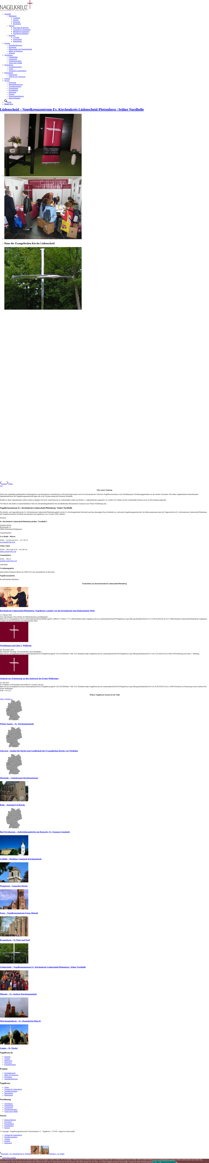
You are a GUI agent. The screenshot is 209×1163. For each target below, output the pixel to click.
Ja (154, 1162)
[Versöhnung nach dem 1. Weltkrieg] (14, 641)
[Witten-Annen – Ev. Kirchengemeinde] (14, 720)
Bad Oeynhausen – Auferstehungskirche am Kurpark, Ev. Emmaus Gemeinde (35, 832)
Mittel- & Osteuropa (11, 1075)
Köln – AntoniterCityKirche (12, 805)
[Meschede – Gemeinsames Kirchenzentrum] (14, 774)
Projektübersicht (9, 1073)
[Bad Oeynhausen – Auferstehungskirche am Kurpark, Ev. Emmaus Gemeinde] (14, 828)
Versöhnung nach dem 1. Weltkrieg (15, 645)
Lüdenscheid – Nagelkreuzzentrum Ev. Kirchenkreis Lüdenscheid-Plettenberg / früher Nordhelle (72, 109)
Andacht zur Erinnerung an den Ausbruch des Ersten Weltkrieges (29, 678)
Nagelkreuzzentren (10, 1091)
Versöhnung (8, 1104)
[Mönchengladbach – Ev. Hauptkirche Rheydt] (14, 1017)
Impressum (8, 1063)
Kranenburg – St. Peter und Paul (15, 940)
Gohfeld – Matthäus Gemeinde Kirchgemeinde (20, 859)
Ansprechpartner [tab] (5, 533)
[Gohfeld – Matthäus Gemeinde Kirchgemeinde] (14, 855)
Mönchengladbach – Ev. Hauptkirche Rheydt (20, 1021)
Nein (158, 1162)
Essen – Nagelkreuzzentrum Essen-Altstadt (19, 913)
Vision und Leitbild (11, 1111)
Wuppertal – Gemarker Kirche (14, 886)
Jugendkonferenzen (11, 1079)
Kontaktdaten (9, 1126)
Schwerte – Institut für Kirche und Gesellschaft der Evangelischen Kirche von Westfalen (39, 751)
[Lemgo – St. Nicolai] (14, 1044)
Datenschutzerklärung (168, 1162)
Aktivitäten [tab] (4, 565)
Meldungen (13, 16)
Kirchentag (8, 1077)
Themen (11, 26)
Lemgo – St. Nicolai (9, 1048)
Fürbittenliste (8, 1106)
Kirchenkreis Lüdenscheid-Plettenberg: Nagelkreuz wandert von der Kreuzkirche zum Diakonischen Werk (47, 611)
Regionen (12, 35)
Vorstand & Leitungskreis (13, 1089)
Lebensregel (8, 1107)
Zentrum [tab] (3, 518)
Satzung (7, 1128)
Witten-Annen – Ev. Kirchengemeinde (17, 724)
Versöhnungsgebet (10, 1109)
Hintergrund (8, 1095)
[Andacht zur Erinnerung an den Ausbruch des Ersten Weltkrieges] (14, 674)
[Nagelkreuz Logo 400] (16, 10)
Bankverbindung (10, 1120)
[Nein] (176, 1162)
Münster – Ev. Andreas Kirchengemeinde (18, 994)
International (8, 1093)
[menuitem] (106, 27)
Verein (6, 1087)
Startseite (7, 1057)
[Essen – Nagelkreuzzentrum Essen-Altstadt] (14, 909)
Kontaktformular (10, 1065)
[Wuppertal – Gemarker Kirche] (14, 882)
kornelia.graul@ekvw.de (8, 561)
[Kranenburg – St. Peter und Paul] (14, 936)
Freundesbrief (9, 1124)
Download (8, 1122)
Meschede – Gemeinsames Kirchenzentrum (19, 778)
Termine (7, 1059)
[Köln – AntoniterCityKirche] (14, 801)
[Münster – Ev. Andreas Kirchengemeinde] (14, 990)
